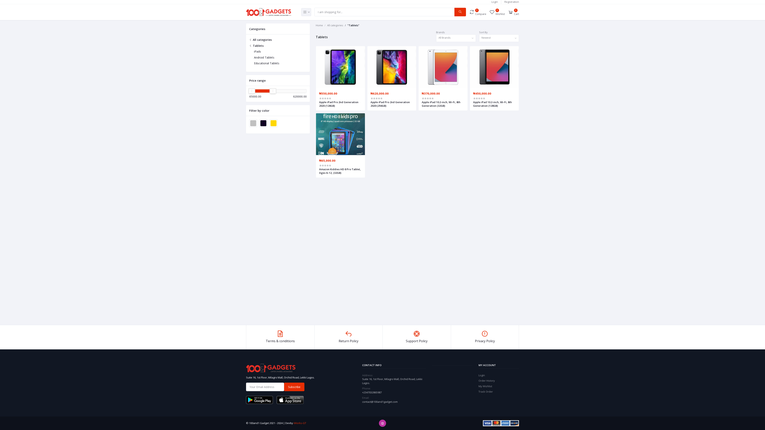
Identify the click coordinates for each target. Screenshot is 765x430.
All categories (262, 40)
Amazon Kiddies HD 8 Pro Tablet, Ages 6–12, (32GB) (340, 171)
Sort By (483, 32)
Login (494, 2)
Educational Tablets (266, 63)
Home (319, 25)
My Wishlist (485, 386)
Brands (440, 32)
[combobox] (456, 38)
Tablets (258, 46)
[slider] (251, 91)
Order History (487, 380)
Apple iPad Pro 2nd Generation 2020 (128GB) (338, 104)
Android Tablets (264, 57)
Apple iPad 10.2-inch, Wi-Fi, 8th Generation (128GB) (492, 104)
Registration (511, 2)
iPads (257, 51)
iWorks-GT (300, 423)
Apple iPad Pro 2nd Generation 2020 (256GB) (390, 104)
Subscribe (294, 387)
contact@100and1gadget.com (380, 402)
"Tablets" (353, 25)
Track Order (486, 391)
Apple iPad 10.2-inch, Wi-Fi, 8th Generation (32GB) (441, 104)
